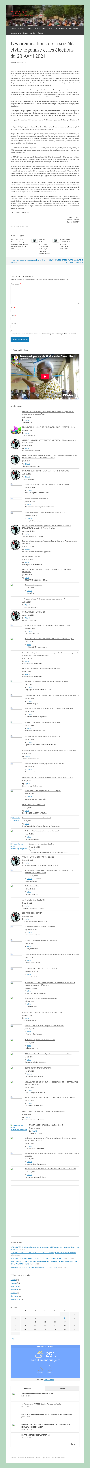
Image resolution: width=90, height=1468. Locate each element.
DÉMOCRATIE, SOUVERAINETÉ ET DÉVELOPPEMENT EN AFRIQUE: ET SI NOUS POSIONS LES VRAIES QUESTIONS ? (49, 456)
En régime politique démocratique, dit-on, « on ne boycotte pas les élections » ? (52, 695)
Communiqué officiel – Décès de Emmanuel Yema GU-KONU (45, 512)
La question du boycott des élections (41, 844)
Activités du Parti (40, 28)
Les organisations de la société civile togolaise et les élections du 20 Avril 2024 (49, 750)
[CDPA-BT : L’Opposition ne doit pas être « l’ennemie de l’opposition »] (16, 1418)
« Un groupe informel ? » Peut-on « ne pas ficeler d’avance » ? (43, 599)
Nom (13, 308)
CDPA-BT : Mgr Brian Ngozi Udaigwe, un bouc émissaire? (44, 1025)
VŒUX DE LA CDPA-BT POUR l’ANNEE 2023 (38, 857)
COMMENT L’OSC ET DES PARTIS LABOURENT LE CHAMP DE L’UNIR (66, 261)
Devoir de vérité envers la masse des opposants (41, 998)
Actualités (21, 28)
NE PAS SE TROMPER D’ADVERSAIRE (38, 1068)
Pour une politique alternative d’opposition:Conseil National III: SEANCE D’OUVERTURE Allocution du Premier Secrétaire (46, 526)
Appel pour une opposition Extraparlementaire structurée (41, 668)
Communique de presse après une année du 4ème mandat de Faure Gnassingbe (52, 954)
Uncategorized (15, 1299)
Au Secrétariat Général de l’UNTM (33, 900)
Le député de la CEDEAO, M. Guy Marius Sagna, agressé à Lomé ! (48, 625)
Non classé (14, 1296)
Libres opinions (16, 33)
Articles (25, 226)
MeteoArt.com (49, 1380)
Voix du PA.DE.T (61, 28)
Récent (62, 1388)
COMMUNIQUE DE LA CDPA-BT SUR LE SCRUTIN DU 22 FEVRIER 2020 (50, 1169)
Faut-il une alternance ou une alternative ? (36, 818)
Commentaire (16, 284)
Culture (25, 33)
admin (27, 420)
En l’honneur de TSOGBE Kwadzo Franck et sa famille (41, 1404)
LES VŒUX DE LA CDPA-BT (32, 913)
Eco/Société (73, 28)
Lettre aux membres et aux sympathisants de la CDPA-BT (44, 763)
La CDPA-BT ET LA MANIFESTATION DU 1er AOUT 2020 (42, 1012)
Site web (13, 323)
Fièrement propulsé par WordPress (22, 1457)
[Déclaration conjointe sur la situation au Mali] (16, 1394)
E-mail (13, 316)
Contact (40, 33)
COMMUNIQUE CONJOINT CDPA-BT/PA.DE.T (41, 968)
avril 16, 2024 (21, 62)
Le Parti (29, 28)
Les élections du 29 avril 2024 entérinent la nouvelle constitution (46, 681)
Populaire (27, 1388)
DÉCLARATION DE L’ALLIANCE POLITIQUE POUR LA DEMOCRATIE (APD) (48, 427)
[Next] (74, 1210)
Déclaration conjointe (32, 886)
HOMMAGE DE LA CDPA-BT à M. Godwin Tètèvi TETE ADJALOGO (65, 244)
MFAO (51, 28)
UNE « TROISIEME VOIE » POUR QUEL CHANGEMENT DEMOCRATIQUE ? (51, 1097)
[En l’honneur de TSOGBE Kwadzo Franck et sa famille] (15, 1410)
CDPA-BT (19, 12)
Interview (14, 1293)
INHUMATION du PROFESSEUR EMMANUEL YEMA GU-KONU (47, 484)
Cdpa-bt (13, 62)
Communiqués (15, 1286)
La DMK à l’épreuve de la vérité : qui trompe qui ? (41, 940)
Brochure (14, 1283)
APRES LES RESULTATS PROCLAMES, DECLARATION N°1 (43, 1111)
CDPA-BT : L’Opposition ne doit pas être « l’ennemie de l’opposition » (48, 1054)
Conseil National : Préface (31, 556)
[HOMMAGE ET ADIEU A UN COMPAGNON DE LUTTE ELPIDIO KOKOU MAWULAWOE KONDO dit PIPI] (16, 1426)
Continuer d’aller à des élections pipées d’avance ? (42, 831)
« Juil (12, 1339)
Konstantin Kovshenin (58, 1457)
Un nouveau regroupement (33, 585)
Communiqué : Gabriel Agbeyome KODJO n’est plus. (43, 791)
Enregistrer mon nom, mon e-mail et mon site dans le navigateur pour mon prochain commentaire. (44, 334)
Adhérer (33, 33)
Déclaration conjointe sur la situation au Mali (40, 1040)
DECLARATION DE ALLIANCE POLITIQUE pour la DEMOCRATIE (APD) (50, 639)
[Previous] (15, 1210)
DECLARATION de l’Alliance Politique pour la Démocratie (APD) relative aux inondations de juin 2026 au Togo (19, 244)
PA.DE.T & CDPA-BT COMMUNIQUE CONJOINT (46, 1125)
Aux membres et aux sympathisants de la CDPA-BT (42, 736)
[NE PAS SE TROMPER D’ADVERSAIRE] (16, 1438)
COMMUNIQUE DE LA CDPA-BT (33, 612)
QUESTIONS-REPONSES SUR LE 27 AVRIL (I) (41, 926)
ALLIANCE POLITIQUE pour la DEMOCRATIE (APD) (43, 722)
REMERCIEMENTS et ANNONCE (36, 498)
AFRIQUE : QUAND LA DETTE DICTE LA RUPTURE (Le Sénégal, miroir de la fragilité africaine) (44, 246)
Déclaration (14, 1289)
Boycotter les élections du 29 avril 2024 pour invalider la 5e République (49, 708)
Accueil (13, 28)
